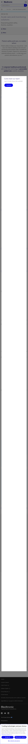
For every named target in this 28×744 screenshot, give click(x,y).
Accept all (7, 737)
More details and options (14, 741)
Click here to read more (6, 734)
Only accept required (20, 737)
